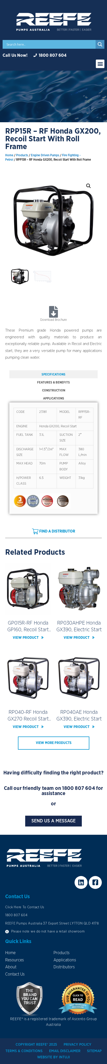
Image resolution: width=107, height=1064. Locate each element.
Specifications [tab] (53, 374)
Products (22, 155)
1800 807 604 (78, 788)
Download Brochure (53, 319)
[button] (100, 64)
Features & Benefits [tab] (53, 382)
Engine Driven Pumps (45, 155)
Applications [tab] (53, 398)
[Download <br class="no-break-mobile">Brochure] (53, 312)
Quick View (28, 610)
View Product (26, 638)
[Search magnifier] (100, 44)
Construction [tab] (53, 390)
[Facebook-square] (95, 882)
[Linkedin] (81, 882)
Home (9, 155)
